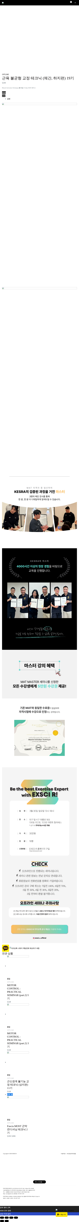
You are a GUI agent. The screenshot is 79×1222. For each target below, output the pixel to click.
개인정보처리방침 (71, 1153)
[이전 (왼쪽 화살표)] (2, 1221)
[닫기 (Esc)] (2, 1218)
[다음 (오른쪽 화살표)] (7, 1221)
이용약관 (63, 1153)
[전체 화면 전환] (11, 1218)
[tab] (42, 98)
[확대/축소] (16, 1218)
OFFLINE (5, 74)
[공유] (7, 1218)
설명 (8, 99)
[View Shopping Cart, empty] (70, 2)
